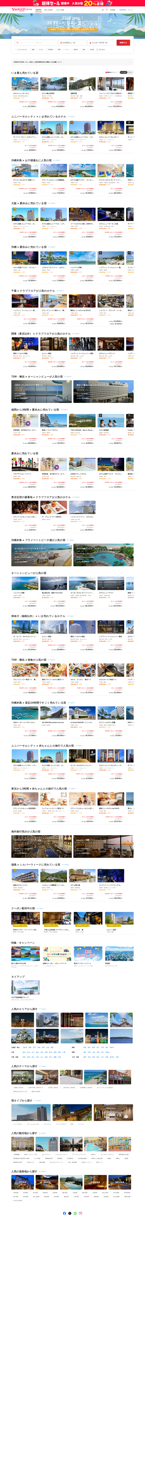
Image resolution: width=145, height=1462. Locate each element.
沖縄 (117, 1057)
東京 (106, 1047)
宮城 (38, 1047)
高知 (59, 1057)
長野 (46, 1052)
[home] (21, 10)
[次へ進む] (134, 93)
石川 (33, 1052)
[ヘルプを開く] (117, 72)
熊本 (98, 1057)
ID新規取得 (122, 10)
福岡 (84, 1057)
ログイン (131, 10)
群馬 (93, 1047)
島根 (28, 1057)
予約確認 (112, 10)
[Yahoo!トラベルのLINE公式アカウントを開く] (75, 1213)
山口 (41, 1057)
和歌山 (107, 1052)
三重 (63, 1052)
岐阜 (50, 1052)
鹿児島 (112, 1057)
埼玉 (98, 1047)
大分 (102, 1057)
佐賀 (89, 1057)
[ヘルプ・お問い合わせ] (103, 10)
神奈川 (112, 1047)
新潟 (24, 1052)
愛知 (59, 1052)
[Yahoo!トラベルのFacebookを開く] (64, 1213)
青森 (30, 1047)
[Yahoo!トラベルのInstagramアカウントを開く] (80, 1213)
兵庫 (98, 1052)
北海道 (25, 1047)
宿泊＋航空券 (48, 10)
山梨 (41, 1052)
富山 (28, 1052)
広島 (37, 1057)
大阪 (93, 1052)
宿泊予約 (38, 10)
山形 (47, 1047)
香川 (50, 1057)
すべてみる (71, 116)
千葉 (102, 1047)
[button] (72, 62)
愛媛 (55, 1057)
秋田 (43, 1047)
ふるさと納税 (60, 10)
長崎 (93, 1057)
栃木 (89, 1047)
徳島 (46, 1057)
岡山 (33, 1057)
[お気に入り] (107, 10)
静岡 (55, 1052)
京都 (89, 1052)
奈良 (102, 1052)
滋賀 (84, 1052)
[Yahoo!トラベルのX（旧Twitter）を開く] (69, 1213)
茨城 (84, 1047)
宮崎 (106, 1057)
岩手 (34, 1047)
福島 (52, 1047)
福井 (37, 1052)
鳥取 (24, 1057)
